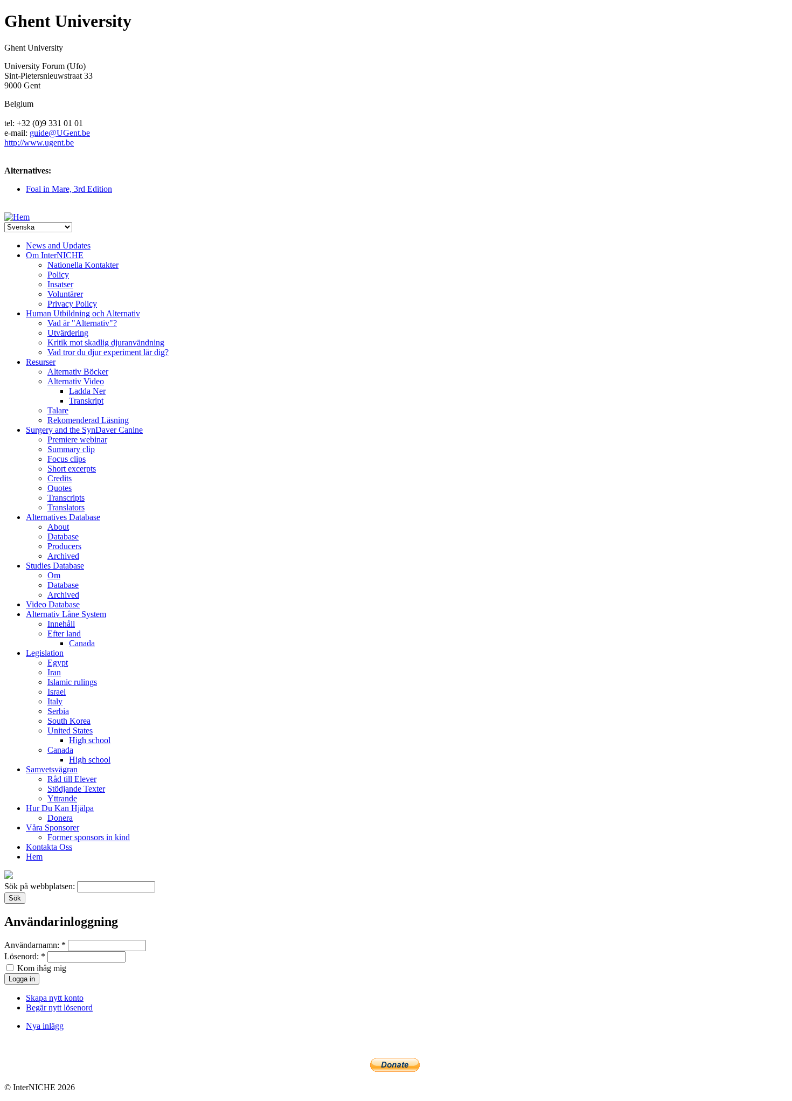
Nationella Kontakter (83, 264)
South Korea (69, 720)
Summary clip (71, 449)
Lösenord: (24, 956)
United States (70, 730)
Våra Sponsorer (52, 827)
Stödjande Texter (76, 788)
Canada (82, 643)
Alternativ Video (75, 381)
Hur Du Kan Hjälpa (60, 808)
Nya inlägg (45, 1025)
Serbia (58, 711)
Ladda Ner (87, 391)
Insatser (60, 284)
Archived (63, 555)
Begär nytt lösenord (59, 1007)
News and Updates (58, 245)
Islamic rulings (72, 682)
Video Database (53, 604)
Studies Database (55, 565)
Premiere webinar (77, 439)
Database (63, 536)
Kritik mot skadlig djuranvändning (105, 342)
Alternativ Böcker (77, 371)
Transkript (86, 400)
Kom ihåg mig (40, 968)
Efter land (64, 633)
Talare (57, 410)
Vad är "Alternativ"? (82, 323)
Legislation (45, 652)
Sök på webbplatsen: (40, 886)
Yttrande (62, 798)
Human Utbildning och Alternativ (83, 313)
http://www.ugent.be (39, 142)
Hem (34, 856)
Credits (59, 478)
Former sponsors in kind (88, 837)
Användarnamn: (35, 945)
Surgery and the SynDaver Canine (84, 429)
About (58, 526)
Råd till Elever (71, 779)
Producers (64, 546)
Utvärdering (67, 332)
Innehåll (61, 623)
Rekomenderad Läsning (88, 420)
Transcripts (66, 497)
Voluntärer (65, 294)
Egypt (57, 662)
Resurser (40, 361)
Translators (66, 507)
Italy (54, 701)
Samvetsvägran (52, 769)
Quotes (59, 488)
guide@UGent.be (60, 132)
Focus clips (66, 458)
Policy (58, 274)
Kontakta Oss (49, 846)
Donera (60, 817)
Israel (56, 691)
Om (53, 575)
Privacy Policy (72, 303)
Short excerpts (71, 468)
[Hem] (17, 216)
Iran (54, 672)
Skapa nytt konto (55, 997)
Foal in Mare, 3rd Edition (69, 188)
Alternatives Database (63, 517)
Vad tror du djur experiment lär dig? (108, 352)
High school (89, 740)
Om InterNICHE (55, 255)
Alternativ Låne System (66, 614)
